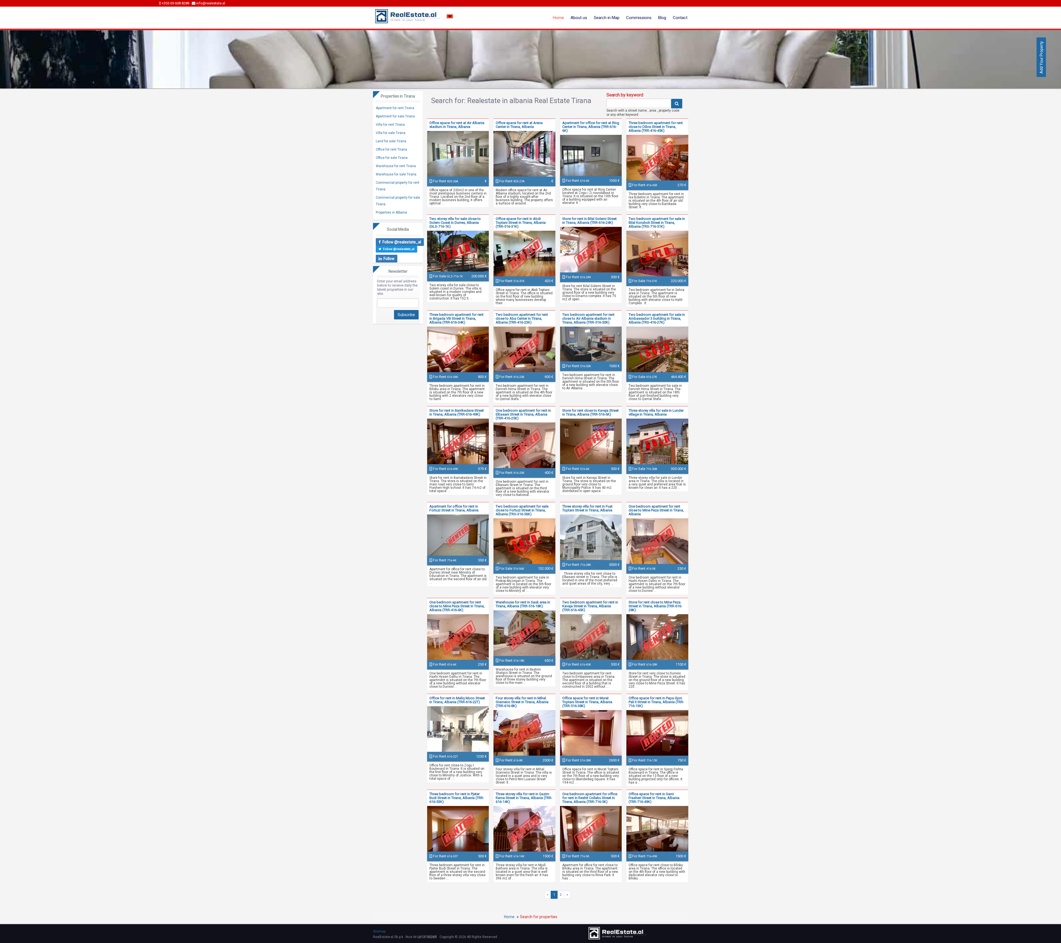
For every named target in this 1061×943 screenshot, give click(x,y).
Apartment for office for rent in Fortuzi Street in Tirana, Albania (454, 508)
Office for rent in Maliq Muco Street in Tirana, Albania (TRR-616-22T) (457, 700)
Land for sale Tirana (391, 141)
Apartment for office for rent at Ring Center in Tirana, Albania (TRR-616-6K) (590, 127)
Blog (662, 17)
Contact (680, 17)
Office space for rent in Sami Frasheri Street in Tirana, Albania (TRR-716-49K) (654, 798)
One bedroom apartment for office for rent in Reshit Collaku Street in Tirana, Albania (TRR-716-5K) (589, 798)
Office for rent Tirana (391, 149)
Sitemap (379, 931)
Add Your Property (1041, 57)
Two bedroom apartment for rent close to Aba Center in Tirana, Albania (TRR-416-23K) (522, 318)
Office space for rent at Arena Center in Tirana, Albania (519, 125)
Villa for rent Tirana (390, 125)
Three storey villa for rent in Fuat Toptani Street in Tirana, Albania (587, 508)
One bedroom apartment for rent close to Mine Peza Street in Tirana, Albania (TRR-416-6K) (457, 606)
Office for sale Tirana (392, 158)
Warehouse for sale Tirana (396, 174)
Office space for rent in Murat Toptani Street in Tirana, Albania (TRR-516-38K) (587, 702)
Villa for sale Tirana (390, 133)
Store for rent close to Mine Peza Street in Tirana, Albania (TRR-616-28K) (655, 606)
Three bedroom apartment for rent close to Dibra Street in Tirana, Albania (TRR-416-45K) (656, 127)
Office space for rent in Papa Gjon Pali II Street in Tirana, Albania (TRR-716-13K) (656, 702)
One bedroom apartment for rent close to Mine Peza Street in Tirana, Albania (656, 510)
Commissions (639, 17)
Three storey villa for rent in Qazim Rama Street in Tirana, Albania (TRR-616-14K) (524, 798)
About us (579, 17)
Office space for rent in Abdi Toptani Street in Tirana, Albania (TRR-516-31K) (521, 222)
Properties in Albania (391, 212)
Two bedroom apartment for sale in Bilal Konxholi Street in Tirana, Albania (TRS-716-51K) (657, 222)
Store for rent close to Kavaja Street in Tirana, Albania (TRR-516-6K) (590, 412)
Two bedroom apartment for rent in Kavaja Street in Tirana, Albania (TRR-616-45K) (590, 606)
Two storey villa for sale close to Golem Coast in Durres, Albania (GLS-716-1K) (455, 222)
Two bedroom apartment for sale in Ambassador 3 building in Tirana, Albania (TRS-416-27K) (657, 318)
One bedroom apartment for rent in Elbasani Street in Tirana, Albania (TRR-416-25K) (523, 414)
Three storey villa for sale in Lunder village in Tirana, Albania (656, 412)
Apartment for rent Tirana (395, 108)
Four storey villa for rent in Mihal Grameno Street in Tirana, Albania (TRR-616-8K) (522, 702)
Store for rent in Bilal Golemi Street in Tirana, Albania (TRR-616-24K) (589, 221)
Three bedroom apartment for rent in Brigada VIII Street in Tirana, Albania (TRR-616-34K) (456, 318)
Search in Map (606, 17)
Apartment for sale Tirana (395, 116)
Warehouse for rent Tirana (396, 166)
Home (558, 17)
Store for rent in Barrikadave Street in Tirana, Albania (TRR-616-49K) (456, 412)
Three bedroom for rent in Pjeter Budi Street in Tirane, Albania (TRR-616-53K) (456, 798)
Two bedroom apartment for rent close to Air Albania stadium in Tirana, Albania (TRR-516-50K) (588, 318)
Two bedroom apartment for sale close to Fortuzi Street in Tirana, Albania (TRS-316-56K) (522, 510)
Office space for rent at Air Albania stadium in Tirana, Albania (456, 125)
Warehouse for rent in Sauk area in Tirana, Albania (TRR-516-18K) (523, 604)
